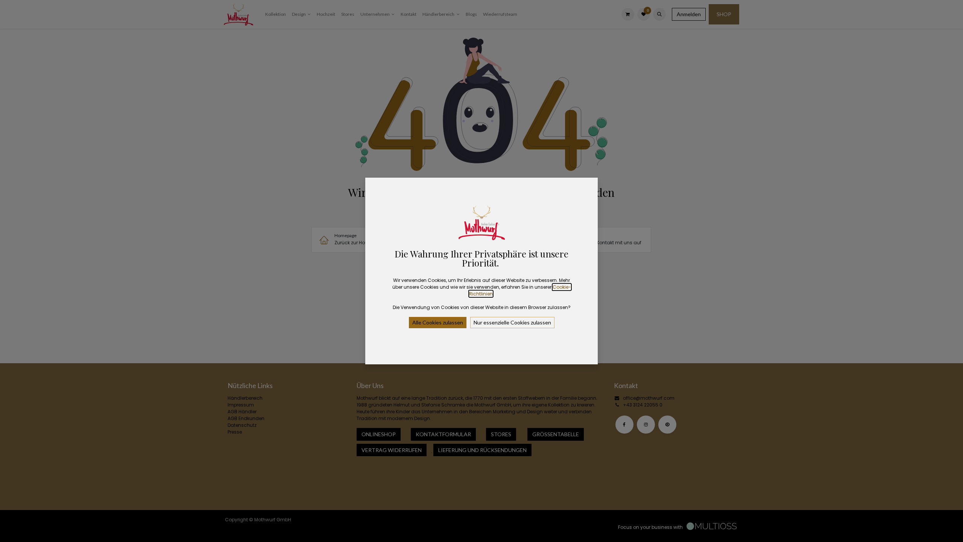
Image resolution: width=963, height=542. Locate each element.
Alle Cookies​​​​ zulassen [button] (437, 322)
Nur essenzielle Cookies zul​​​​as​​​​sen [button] (512, 322)
